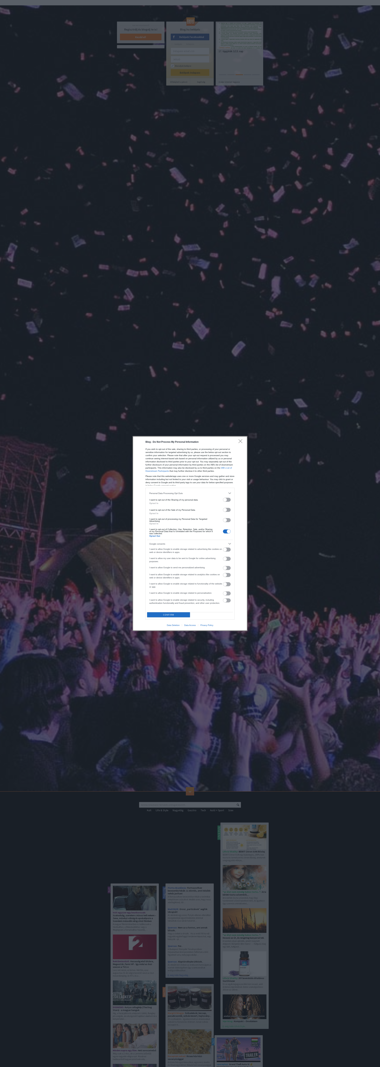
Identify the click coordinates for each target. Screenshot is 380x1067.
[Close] (241, 442)
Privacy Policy (206, 625)
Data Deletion (173, 625)
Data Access (190, 625)
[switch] (227, 500)
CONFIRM (168, 615)
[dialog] (190, 533)
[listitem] (190, 493)
